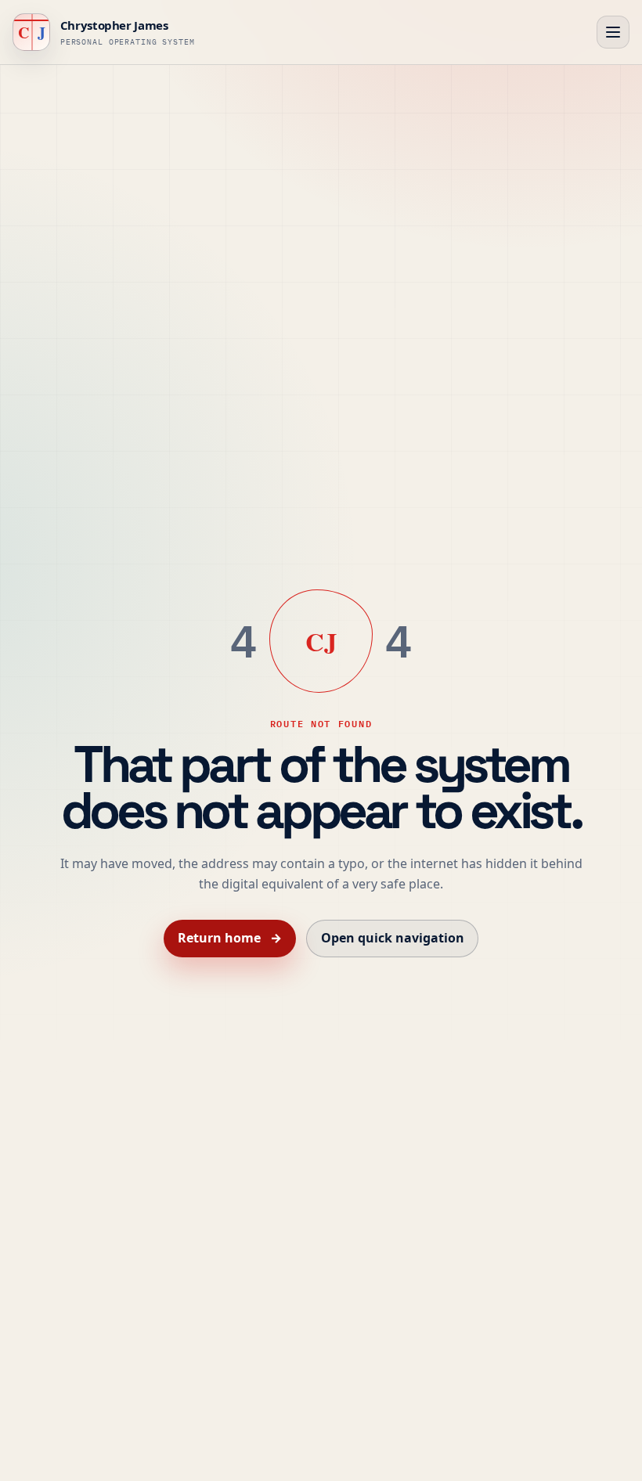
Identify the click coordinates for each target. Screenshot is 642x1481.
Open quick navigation (392, 937)
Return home (229, 937)
